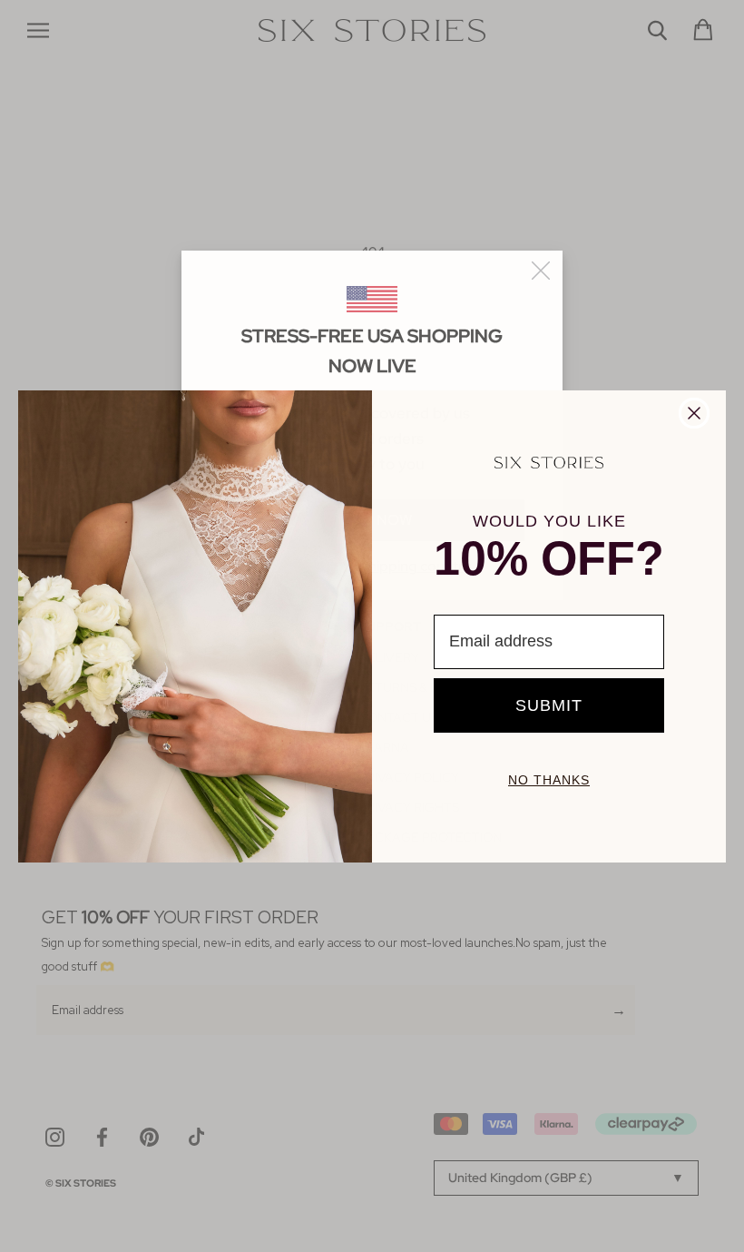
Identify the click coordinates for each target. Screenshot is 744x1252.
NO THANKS (549, 780)
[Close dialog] (694, 413)
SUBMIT (548, 705)
